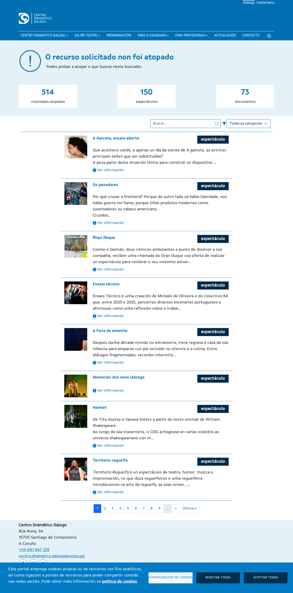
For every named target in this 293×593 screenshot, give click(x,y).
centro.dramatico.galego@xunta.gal (52, 556)
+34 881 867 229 (34, 550)
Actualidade (225, 35)
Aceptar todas (265, 577)
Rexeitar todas (218, 577)
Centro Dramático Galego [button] (43, 35)
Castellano (265, 3)
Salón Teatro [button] (86, 35)
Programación (119, 35)
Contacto (250, 35)
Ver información (110, 170)
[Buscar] (269, 36)
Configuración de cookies (170, 577)
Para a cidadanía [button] (152, 35)
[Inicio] (37, 18)
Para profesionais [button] (190, 35)
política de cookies (119, 581)
